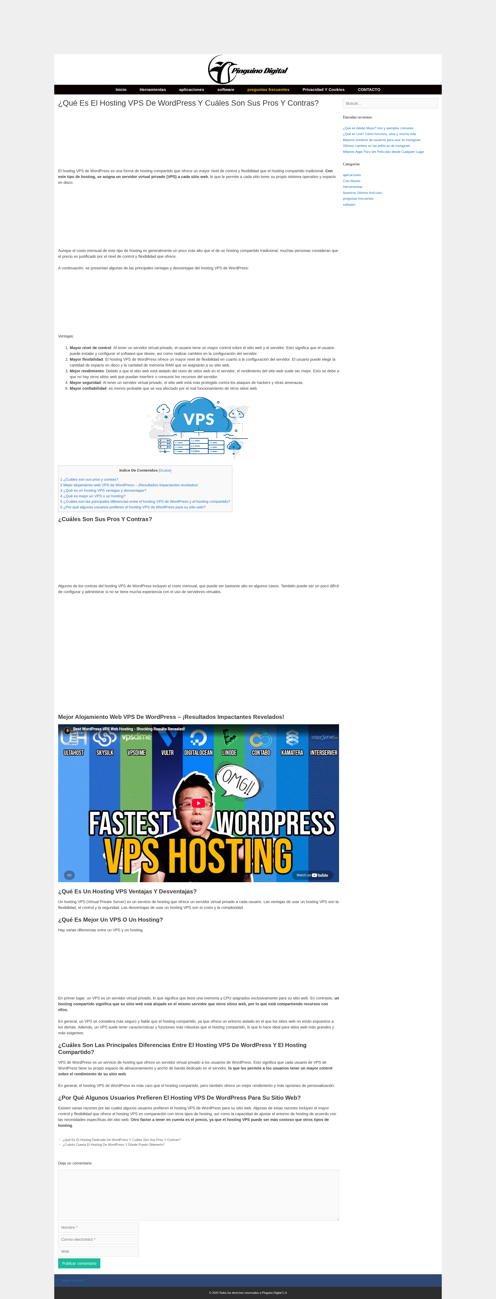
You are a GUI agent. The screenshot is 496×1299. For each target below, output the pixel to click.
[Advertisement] (116, 27)
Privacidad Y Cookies (324, 89)
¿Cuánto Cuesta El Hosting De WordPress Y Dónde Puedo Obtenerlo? (113, 1145)
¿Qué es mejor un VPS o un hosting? (93, 496)
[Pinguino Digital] (248, 69)
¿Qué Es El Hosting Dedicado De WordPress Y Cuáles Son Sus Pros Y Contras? (121, 1140)
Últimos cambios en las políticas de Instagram (376, 146)
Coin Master (352, 181)
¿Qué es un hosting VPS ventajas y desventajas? (103, 490)
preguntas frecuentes (268, 89)
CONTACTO (369, 89)
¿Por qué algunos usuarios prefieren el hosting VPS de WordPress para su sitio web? (133, 507)
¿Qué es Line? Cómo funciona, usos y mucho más (379, 134)
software (225, 89)
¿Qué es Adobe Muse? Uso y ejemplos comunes (378, 128)
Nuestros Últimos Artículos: (363, 193)
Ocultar (165, 470)
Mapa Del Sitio (72, 1280)
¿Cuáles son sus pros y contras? (89, 479)
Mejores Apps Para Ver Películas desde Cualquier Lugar (383, 152)
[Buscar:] (390, 103)
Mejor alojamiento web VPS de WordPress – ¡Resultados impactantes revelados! (129, 485)
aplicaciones (191, 89)
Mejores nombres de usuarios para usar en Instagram (382, 140)
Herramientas (153, 89)
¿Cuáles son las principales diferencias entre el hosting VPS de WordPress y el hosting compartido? (145, 501)
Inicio (121, 89)
